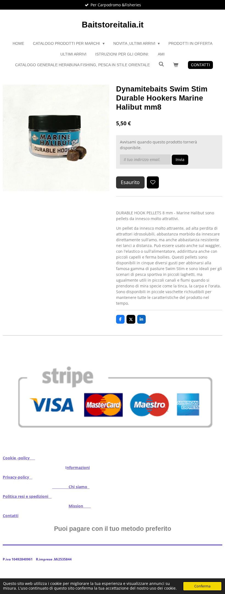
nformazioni (78, 467)
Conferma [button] (202, 586)
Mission (80, 506)
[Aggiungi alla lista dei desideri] (153, 182)
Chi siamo (70, 486)
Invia (180, 159)
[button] (217, 346)
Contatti (10, 515)
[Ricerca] (161, 64)
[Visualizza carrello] (175, 65)
